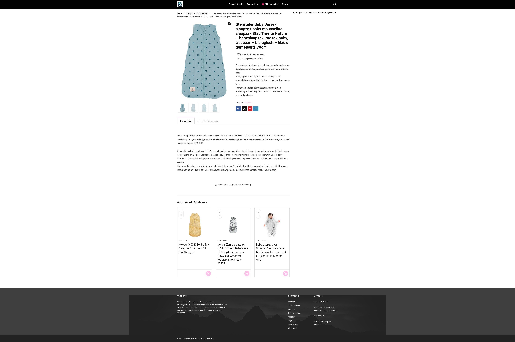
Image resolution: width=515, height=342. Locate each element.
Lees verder (208, 273)
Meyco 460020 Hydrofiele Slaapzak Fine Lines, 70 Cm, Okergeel (194, 248)
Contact (291, 302)
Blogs (285, 4)
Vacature (292, 317)
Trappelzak (252, 4)
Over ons (291, 309)
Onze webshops (294, 313)
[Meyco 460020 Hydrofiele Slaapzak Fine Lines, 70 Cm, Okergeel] (194, 225)
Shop (189, 13)
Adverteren (292, 328)
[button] (229, 23)
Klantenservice (294, 306)
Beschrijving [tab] (185, 121)
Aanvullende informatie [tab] (208, 121)
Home (179, 13)
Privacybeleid (293, 324)
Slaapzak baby (236, 4)
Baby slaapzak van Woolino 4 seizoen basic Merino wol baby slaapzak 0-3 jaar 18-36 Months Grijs (271, 252)
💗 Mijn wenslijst (270, 4)
